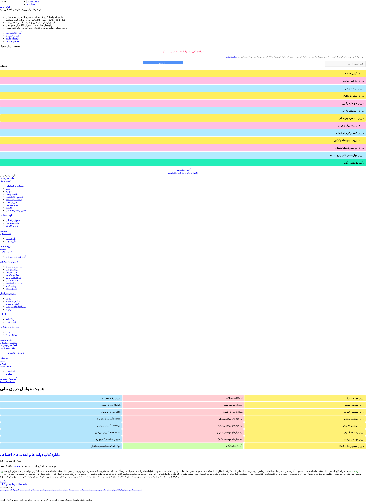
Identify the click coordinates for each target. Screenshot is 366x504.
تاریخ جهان (11, 241)
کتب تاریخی (5, 233)
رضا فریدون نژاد (74, 490)
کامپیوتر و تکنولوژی (9, 261)
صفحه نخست (32, 1)
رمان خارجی (52, 490)
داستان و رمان (7, 178)
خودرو (9, 191)
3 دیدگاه (3, 481)
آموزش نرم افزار (8, 293)
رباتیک (8, 188)
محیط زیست (6, 366)
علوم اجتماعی (6, 215)
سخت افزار (11, 285)
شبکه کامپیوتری (13, 277)
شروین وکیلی (35, 490)
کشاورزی (10, 371)
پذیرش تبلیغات (12, 41)
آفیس (8, 298)
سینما (2, 360)
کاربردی (9, 309)
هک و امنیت (11, 288)
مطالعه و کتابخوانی (15, 186)
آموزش (354, 73)
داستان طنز (92, 490)
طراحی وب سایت (14, 266)
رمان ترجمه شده (62, 490)
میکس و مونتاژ (13, 301)
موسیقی (4, 358)
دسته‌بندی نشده (7, 381)
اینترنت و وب (12, 272)
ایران (8, 332)
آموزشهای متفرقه (8, 379)
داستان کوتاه (84, 490)
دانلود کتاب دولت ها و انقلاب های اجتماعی (30, 455)
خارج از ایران (12, 335)
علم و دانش (5, 181)
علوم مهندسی (12, 205)
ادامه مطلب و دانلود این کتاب (13, 484)
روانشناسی (5, 246)
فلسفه (3, 249)
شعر (28, 490)
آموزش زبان (11, 202)
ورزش (3, 363)
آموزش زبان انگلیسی (121, 490)
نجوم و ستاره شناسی (16, 210)
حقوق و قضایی (13, 220)
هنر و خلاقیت (6, 251)
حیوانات (9, 374)
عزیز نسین (23, 490)
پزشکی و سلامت (14, 199)
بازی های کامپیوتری (15, 353)
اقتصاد (9, 207)
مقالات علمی (12, 194)
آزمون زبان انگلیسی (135, 490)
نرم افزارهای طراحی (16, 306)
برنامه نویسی (12, 269)
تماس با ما (5, 7)
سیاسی (3, 231)
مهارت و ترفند (12, 275)
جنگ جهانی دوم (101, 490)
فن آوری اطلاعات (14, 283)
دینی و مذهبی (6, 340)
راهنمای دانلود (12, 38)
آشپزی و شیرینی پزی (16, 256)
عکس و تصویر (12, 304)
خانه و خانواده (12, 226)
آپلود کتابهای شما (13, 33)
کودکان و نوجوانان (8, 345)
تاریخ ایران (10, 238)
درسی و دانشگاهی (14, 197)
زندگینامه (10, 319)
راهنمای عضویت (13, 35)
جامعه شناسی (12, 223)
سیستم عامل (12, 280)
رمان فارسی (44, 490)
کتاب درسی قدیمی (6, 490)
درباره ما (30, 4)
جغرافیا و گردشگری (9, 327)
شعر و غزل (11, 322)
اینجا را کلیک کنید (231, 57)
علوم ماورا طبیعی (8, 342)
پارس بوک (16, 490)
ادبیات (3, 314)
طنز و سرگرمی (7, 348)
